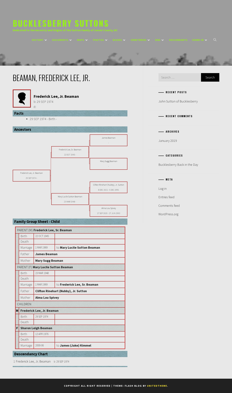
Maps (80, 40)
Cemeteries (138, 40)
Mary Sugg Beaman (49, 260)
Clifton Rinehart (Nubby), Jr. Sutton (61, 291)
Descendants (178, 40)
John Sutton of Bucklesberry (178, 101)
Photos (98, 40)
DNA (157, 40)
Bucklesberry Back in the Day (178, 164)
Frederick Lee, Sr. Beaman (53, 230)
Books (117, 40)
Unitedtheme (157, 385)
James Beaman (46, 254)
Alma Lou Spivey (47, 297)
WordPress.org (168, 214)
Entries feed (166, 197)
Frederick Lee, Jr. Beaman (39, 310)
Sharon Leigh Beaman (36, 328)
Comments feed (169, 205)
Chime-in (198, 40)
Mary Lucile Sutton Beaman (53, 267)
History (38, 40)
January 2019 (167, 141)
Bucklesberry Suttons (61, 23)
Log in (162, 188)
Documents (60, 40)
